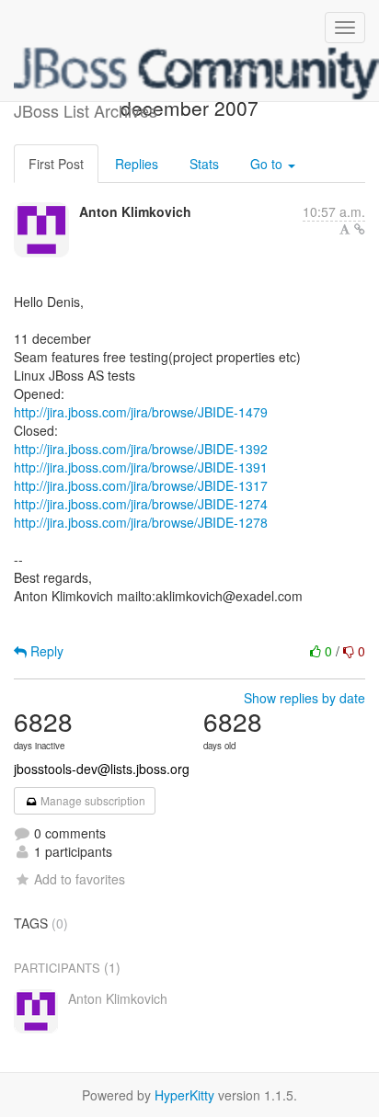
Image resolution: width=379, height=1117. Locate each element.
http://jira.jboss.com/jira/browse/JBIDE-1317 (141, 485)
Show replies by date (304, 698)
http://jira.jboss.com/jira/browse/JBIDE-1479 (141, 412)
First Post (56, 163)
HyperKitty (184, 1095)
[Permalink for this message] (359, 229)
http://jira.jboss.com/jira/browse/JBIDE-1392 (141, 448)
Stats (204, 163)
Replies (136, 163)
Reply (45, 651)
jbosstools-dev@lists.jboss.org (102, 768)
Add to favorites (79, 879)
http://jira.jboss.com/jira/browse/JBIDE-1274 (141, 504)
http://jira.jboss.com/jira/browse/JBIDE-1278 (141, 522)
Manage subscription (91, 800)
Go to (268, 163)
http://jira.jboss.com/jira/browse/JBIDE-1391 (141, 467)
